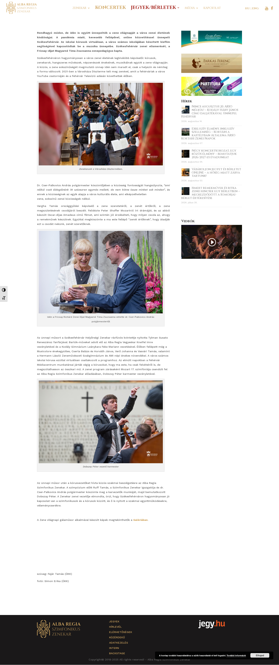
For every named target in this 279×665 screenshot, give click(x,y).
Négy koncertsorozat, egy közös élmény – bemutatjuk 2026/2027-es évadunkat (214, 154)
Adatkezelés (118, 642)
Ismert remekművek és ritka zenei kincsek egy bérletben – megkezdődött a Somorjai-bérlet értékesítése (210, 193)
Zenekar (79, 8)
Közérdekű (117, 637)
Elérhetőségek (120, 632)
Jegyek (114, 621)
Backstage (117, 653)
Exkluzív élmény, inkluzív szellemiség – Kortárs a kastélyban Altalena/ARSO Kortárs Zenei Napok (208, 134)
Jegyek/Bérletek (153, 8)
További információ (236, 655)
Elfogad (260, 655)
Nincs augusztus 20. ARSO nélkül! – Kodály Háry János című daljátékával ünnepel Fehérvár (209, 111)
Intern (114, 647)
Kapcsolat (212, 8)
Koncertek (110, 8)
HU (247, 8)
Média (190, 8)
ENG (255, 8)
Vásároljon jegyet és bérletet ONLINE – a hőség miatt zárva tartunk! (216, 172)
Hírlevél (115, 626)
